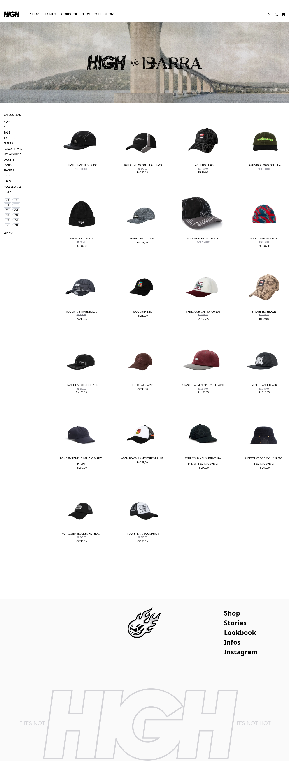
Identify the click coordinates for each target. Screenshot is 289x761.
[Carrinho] (283, 14)
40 (16, 215)
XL (7, 210)
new (7, 122)
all (6, 127)
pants (8, 165)
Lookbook (68, 14)
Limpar (7, 233)
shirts (8, 143)
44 (16, 220)
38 (7, 215)
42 (7, 220)
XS (7, 200)
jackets (9, 159)
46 (7, 225)
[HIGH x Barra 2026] (144, 62)
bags (7, 181)
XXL (16, 210)
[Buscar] (276, 14)
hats (7, 176)
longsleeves (13, 149)
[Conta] (269, 14)
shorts (9, 170)
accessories (12, 187)
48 (16, 225)
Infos (85, 14)
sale (7, 132)
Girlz (7, 192)
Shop (34, 14)
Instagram (241, 651)
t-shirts (9, 138)
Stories (49, 14)
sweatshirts (13, 154)
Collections (104, 14)
